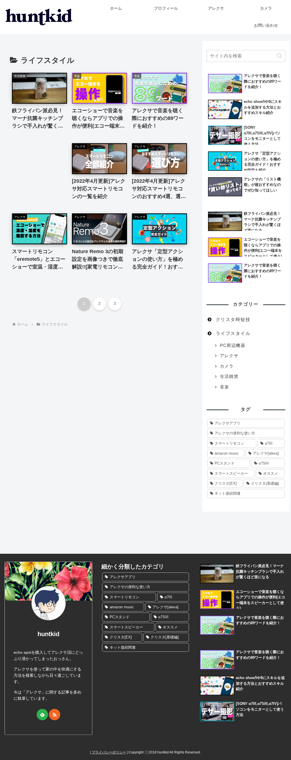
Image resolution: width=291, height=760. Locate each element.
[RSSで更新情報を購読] (54, 714)
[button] (279, 56)
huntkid (48, 634)
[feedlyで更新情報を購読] (42, 714)
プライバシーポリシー (109, 752)
